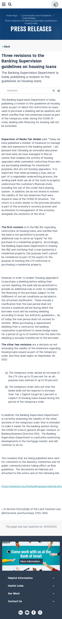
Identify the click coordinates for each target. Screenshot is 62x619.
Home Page (11, 15)
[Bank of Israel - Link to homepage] (54, 4)
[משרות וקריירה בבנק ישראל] (31, 556)
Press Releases (29, 18)
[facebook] (33, 612)
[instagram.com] (40, 612)
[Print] (59, 90)
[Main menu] (3, 4)
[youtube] (27, 612)
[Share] (53, 90)
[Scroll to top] (31, 535)
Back (7, 46)
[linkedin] (20, 612)
